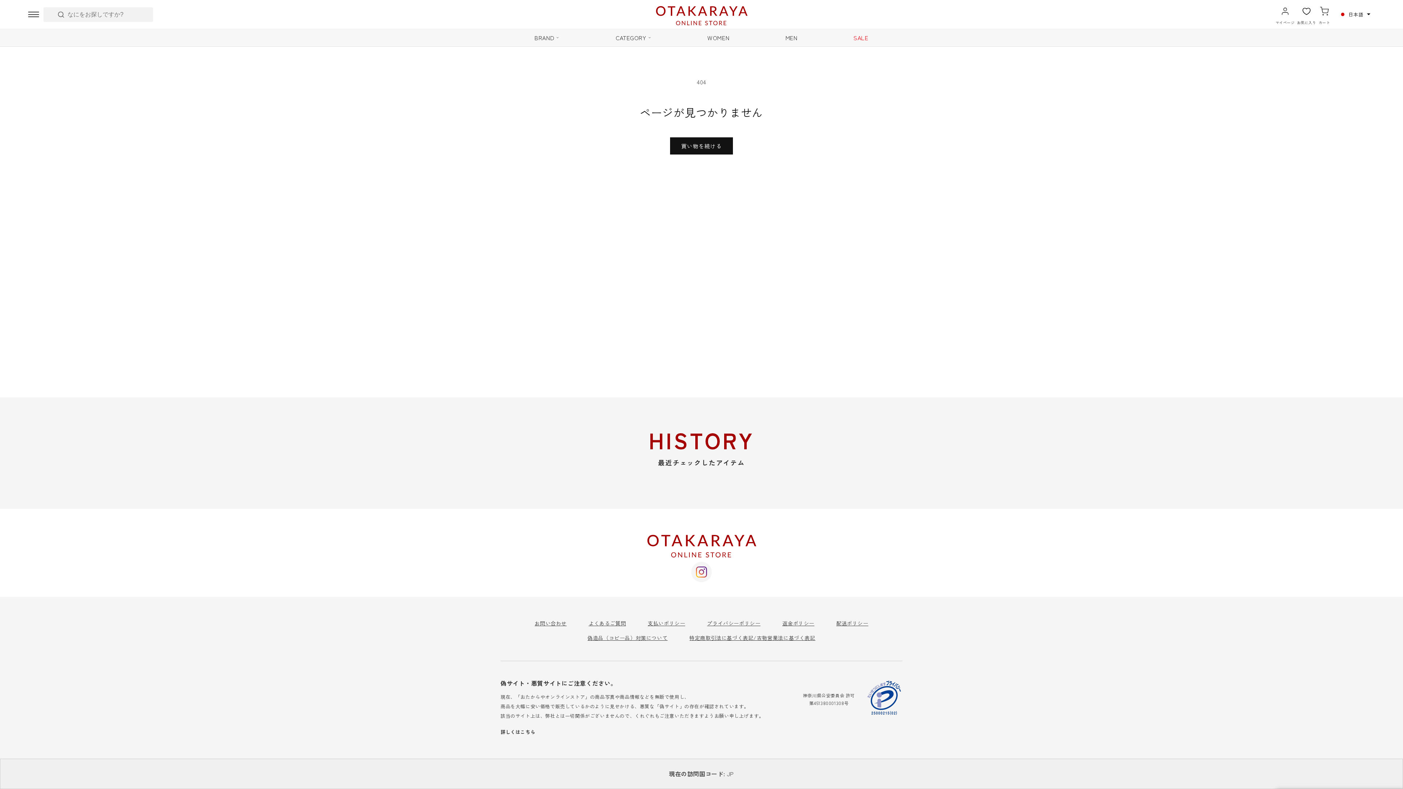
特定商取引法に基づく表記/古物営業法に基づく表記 (752, 637)
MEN (792, 37)
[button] (1355, 14)
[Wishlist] (1307, 11)
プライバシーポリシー (733, 623)
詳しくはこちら (518, 731)
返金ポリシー (798, 623)
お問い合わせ (551, 623)
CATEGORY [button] (631, 37)
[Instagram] (701, 572)
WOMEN (718, 37)
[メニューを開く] (33, 14)
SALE (860, 37)
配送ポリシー (852, 623)
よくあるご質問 (607, 623)
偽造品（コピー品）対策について (628, 637)
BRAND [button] (544, 37)
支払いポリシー (666, 623)
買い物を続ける (701, 146)
